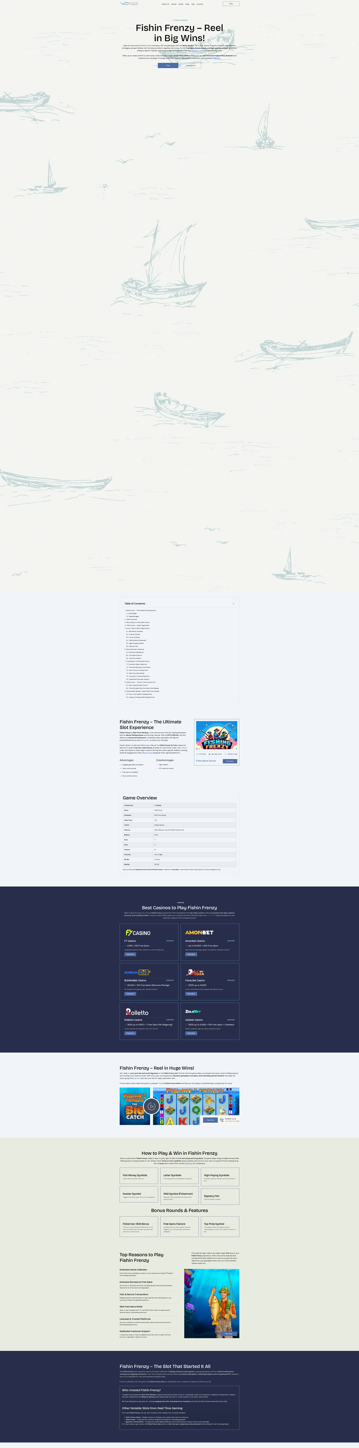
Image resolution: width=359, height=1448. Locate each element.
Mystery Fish (133, 646)
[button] (233, 603)
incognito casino (197, 50)
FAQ (192, 4)
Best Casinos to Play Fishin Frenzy (138, 622)
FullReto (184, 748)
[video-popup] (151, 1106)
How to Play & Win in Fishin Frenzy (138, 628)
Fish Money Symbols (136, 631)
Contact (200, 4)
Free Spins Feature (135, 655)
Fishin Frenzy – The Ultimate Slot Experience (141, 610)
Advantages (132, 613)
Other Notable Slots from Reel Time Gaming (144, 688)
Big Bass (146, 740)
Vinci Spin (211, 915)
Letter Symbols (134, 637)
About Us (165, 4)
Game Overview (131, 619)
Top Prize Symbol (135, 658)
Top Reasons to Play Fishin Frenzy (138, 661)
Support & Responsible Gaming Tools (142, 697)
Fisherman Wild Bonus (136, 652)
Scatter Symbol (134, 634)
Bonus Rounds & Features (135, 649)
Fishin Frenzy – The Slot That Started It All (140, 682)
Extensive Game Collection (138, 664)
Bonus (174, 4)
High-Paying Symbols (136, 643)
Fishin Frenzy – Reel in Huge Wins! (138, 625)
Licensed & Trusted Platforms (139, 676)
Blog (187, 4)
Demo (181, 4)
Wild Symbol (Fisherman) (137, 640)
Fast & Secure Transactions (138, 670)
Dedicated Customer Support (139, 679)
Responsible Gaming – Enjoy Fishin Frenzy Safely (143, 691)
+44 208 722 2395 (232, 1121)
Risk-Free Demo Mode (136, 673)
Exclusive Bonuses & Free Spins (139, 667)
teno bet (148, 753)
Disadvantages (134, 616)
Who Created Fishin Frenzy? (138, 685)
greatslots (216, 58)
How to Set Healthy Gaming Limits (140, 694)
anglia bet (189, 1163)
